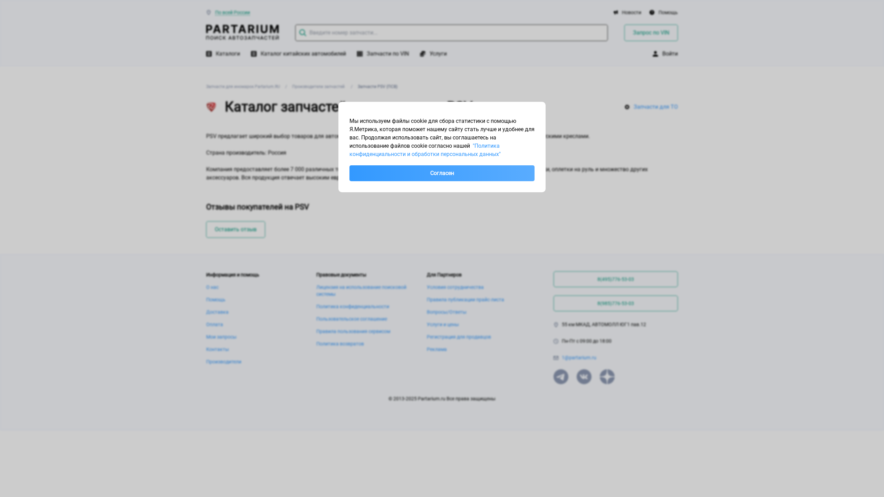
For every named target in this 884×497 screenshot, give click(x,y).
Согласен (442, 173)
